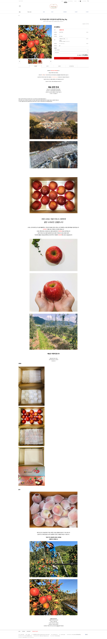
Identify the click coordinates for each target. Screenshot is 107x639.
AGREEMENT (29, 631)
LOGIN (62, 1)
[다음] (50, 61)
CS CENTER (84, 1)
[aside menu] (20, 6)
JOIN (65, 1)
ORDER (75, 1)
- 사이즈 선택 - (57, 52)
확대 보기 (20, 57)
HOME (19, 631)
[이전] (19, 61)
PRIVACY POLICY (35, 631)
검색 (88, 1)
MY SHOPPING (70, 1)
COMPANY (23, 631)
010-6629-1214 (55, 634)
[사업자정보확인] (78, 634)
